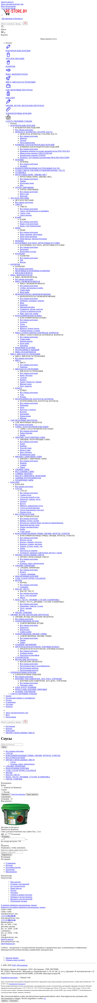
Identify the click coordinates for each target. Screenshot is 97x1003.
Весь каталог (15, 882)
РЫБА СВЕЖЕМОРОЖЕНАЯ (27, 281)
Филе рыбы (24, 292)
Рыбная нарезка (26, 341)
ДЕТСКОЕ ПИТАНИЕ (19, 198)
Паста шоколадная (27, 143)
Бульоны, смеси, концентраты (32, 563)
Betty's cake (24, 194)
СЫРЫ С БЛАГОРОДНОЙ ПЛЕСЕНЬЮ (31, 427)
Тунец (22, 324)
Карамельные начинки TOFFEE (33, 155)
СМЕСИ (18, 205)
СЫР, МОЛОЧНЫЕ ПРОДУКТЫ (23, 420)
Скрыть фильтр (31, 794)
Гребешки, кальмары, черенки (32, 301)
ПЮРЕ (18, 228)
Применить (6, 794)
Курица (23, 397)
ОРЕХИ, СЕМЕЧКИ (23, 613)
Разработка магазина (9, 978)
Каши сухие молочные (29, 224)
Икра (22, 303)
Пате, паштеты (26, 386)
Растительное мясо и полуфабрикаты (35, 666)
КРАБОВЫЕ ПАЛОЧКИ (25, 348)
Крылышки (24, 414)
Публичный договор (18, 901)
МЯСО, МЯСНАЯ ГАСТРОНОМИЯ (25, 354)
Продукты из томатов (28, 551)
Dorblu (22, 435)
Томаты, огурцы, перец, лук (31, 546)
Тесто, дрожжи (26, 608)
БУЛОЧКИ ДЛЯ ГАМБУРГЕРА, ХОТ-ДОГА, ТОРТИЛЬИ (38, 679)
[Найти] (25, 23)
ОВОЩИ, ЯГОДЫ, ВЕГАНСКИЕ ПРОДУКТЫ (29, 615)
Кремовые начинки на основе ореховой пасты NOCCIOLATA (45, 151)
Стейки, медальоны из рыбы (31, 288)
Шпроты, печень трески (29, 328)
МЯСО (18, 360)
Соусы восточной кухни (30, 497)
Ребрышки (24, 405)
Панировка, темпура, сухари (31, 606)
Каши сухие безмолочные (30, 226)
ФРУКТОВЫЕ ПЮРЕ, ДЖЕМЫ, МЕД (31, 175)
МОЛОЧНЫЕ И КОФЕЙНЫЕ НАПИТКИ (32, 271)
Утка (22, 395)
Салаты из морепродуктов (30, 311)
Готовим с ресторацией (19, 884)
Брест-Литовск (26, 452)
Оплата (9, 700)
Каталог (9, 728)
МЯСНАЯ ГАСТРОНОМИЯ (26, 369)
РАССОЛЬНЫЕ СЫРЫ (24, 472)
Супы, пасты (25, 531)
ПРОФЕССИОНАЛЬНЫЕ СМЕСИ (29, 555)
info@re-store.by (7, 2)
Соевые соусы (25, 495)
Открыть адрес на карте (15, 960)
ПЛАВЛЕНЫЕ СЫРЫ (24, 480)
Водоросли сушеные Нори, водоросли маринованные (41, 523)
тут (44, 998)
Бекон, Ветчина (26, 375)
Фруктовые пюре (27, 183)
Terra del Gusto (25, 448)
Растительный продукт (29, 670)
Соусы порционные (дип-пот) (32, 510)
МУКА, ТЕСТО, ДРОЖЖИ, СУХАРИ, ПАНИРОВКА (37, 600)
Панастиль (24, 627)
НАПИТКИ (20, 254)
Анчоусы (23, 322)
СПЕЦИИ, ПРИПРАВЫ (25, 566)
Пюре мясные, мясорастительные (33, 239)
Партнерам (10, 870)
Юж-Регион (24, 630)
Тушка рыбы (25, 290)
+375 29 (8, 8)
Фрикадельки (25, 416)
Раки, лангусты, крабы (29, 313)
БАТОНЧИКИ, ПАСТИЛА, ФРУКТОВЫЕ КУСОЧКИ (37, 243)
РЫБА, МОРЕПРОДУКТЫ (21, 275)
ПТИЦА (18, 388)
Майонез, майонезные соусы (31, 506)
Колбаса (23, 380)
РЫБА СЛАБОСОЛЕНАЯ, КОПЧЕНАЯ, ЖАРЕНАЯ (37, 333)
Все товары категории (24, 130)
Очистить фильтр (18, 794)
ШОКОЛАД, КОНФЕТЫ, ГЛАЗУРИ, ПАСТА (34, 132)
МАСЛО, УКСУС (22, 589)
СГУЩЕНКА (20, 172)
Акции (8, 696)
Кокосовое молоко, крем (29, 525)
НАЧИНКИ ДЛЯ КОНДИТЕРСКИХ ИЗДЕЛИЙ (34, 145)
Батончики (24, 249)
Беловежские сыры (27, 454)
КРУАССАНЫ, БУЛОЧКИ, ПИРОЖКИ (31, 689)
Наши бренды (16, 888)
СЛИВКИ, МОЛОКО (24, 474)
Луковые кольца (26, 653)
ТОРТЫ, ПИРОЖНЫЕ (24, 187)
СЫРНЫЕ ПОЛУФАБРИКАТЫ (28, 478)
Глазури (23, 140)
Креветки (24, 305)
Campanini (24, 587)
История (9, 865)
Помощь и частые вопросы (21, 897)
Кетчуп (23, 504)
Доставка (9, 704)
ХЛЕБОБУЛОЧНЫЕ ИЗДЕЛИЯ (23, 672)
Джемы (23, 181)
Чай (21, 260)
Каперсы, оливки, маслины (31, 544)
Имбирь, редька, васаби (29, 521)
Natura (22, 444)
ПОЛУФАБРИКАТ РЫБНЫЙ (27, 350)
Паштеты (23, 326)
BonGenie (24, 196)
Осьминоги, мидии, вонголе (31, 309)
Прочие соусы (25, 512)
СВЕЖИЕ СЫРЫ (22, 469)
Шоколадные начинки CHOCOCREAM (36, 153)
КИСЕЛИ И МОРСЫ (24, 273)
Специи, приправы (27, 574)
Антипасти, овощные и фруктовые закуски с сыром (41, 553)
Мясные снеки (26, 384)
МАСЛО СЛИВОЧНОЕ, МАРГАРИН (30, 476)
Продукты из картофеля (29, 655)
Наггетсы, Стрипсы (28, 410)
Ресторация (10, 726)
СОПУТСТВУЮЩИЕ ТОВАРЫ (23, 694)
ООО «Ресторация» (20, 965)
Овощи (23, 640)
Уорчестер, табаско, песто (30, 499)
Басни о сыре (25, 450)
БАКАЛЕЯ (14, 482)
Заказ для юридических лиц (12, 4)
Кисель (23, 262)
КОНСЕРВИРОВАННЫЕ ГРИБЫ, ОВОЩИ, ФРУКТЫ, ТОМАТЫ (42, 533)
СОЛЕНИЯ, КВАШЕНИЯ (25, 645)
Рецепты (9, 706)
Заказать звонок (12, 958)
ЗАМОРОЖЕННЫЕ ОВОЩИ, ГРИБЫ (31, 634)
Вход (3, 6)
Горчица (23, 501)
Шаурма (23, 418)
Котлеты (23, 412)
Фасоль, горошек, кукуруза (31, 542)
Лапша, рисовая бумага (29, 527)
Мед (21, 185)
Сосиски (23, 378)
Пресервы (24, 345)
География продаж (13, 867)
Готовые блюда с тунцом (30, 331)
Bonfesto (23, 446)
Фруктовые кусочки (28, 252)
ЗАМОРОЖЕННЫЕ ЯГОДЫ (27, 621)
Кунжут (23, 572)
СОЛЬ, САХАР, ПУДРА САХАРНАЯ (30, 578)
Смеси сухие (25, 213)
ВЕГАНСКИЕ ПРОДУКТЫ (26, 660)
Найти (4, 747)
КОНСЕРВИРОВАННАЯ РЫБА (28, 316)
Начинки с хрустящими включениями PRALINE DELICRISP (44, 158)
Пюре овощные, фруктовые (31, 234)
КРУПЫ (18, 580)
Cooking (23, 465)
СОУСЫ (18, 489)
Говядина (23, 367)
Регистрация (10, 6)
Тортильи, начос (26, 685)
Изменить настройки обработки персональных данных (23, 907)
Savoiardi (23, 166)
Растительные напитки (29, 668)
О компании (11, 702)
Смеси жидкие (26, 215)
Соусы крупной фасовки (30, 508)
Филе (22, 407)
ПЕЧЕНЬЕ (19, 160)
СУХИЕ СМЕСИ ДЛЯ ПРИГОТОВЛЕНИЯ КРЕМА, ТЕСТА (40, 170)
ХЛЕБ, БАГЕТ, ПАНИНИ (25, 687)
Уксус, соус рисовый (28, 595)
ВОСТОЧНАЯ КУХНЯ (24, 514)
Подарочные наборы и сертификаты (20, 698)
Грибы (22, 529)
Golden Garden (25, 632)
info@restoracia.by (8, 944)
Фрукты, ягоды (26, 540)
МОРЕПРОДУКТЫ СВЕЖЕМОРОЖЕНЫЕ (33, 294)
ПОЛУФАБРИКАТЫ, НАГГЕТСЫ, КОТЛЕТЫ (34, 399)
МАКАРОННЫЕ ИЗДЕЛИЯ (26, 576)
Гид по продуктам (17, 886)
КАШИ (18, 217)
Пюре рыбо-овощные (28, 237)
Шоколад (23, 138)
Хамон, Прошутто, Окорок (31, 382)
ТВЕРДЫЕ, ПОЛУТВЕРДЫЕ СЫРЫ (30, 437)
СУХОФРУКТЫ (22, 657)
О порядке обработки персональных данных (19, 905)
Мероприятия (11, 872)
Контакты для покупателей (21, 899)
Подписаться (6, 855)
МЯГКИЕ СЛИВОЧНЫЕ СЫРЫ (28, 457)
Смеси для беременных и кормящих (34, 211)
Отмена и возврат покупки (21, 895)
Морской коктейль (27, 307)
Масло (22, 598)
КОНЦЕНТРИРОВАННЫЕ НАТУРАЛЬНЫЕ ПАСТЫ (37, 168)
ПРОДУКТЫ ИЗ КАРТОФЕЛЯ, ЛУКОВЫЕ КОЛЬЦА (37, 647)
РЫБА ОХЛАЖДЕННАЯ (25, 352)
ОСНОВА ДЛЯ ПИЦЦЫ (25, 692)
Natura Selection (26, 433)
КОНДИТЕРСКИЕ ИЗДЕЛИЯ (22, 125)
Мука (22, 610)
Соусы (22, 561)
